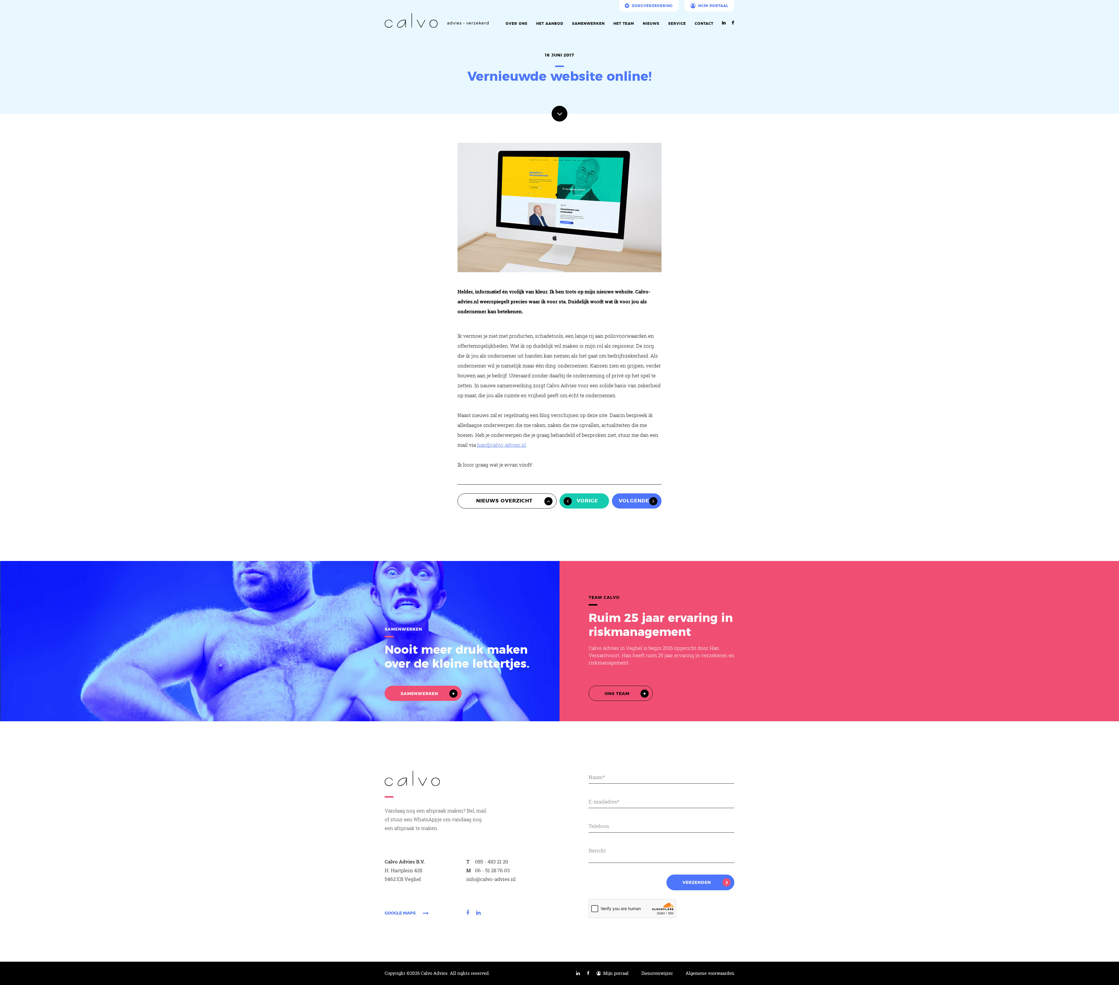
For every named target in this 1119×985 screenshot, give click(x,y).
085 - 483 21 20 (491, 861)
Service (677, 23)
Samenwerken (588, 23)
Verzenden (696, 883)
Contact (704, 23)
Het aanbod (549, 23)
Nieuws (651, 23)
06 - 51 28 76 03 (492, 870)
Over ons (516, 23)
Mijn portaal (713, 6)
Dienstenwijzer (657, 973)
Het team (623, 23)
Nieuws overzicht (504, 500)
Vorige (587, 500)
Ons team (617, 694)
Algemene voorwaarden (710, 973)
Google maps (400, 913)
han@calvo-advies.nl (501, 445)
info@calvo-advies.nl (490, 879)
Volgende (634, 500)
